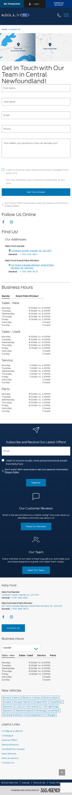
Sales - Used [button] (26, 655)
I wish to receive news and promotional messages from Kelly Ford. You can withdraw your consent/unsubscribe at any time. (37, 177)
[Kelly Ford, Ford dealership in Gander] (17, 15)
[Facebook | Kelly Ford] (4, 223)
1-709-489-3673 (29, 271)
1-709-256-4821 (28, 254)
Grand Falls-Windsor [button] (27, 296)
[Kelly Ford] (36, 47)
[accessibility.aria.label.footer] (51, 790)
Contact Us (13, 628)
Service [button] (41, 655)
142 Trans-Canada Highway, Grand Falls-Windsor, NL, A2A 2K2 (32, 266)
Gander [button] (6, 296)
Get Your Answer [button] (36, 192)
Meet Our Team (36, 570)
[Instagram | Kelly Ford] (11, 223)
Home (4, 29)
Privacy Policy (12, 206)
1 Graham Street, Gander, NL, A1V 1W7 (31, 250)
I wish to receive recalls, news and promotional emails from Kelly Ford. (36, 462)
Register (36, 482)
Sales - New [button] (8, 655)
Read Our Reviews (36, 526)
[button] (12, 4)
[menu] (66, 15)
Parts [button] (53, 655)
